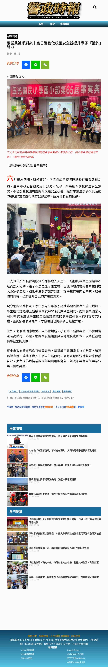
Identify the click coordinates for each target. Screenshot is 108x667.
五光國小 (13, 391)
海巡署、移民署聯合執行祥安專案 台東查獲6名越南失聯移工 (60, 465)
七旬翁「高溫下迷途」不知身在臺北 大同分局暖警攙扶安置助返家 (62, 450)
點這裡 (81, 407)
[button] (41, 24)
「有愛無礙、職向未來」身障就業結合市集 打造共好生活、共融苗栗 (64, 562)
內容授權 (75, 636)
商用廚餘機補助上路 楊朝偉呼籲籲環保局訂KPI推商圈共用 (59, 548)
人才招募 (54, 636)
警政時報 (67, 391)
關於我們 (33, 636)
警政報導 (12, 36)
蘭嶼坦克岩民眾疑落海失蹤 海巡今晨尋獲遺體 (52, 479)
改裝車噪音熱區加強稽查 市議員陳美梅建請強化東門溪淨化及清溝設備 (65, 533)
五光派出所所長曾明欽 (30, 391)
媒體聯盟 (64, 24)
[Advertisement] (54, 610)
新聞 (41, 24)
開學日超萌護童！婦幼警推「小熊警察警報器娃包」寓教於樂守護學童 (64, 577)
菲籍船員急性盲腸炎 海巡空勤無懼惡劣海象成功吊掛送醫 (58, 493)
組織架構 (43, 636)
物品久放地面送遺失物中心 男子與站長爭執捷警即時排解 (58, 436)
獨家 (52, 24)
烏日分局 (46, 391)
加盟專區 (65, 636)
